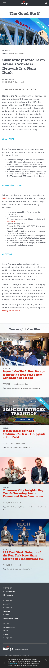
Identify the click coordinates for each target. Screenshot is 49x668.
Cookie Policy (12, 663)
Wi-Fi (4, 198)
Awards (6, 634)
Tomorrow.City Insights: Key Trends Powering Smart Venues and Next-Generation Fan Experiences (23, 495)
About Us (6, 604)
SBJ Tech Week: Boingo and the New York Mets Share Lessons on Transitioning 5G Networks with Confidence (23, 557)
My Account (8, 595)
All (10, 388)
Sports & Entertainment (16, 53)
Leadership (18, 388)
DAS (13, 388)
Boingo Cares (8, 638)
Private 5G (16, 507)
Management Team (10, 618)
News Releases (9, 627)
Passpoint (11, 221)
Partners (6, 611)
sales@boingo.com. (11, 310)
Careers (6, 615)
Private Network (25, 507)
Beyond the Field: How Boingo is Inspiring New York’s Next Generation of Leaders (24, 374)
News (5, 631)
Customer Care (9, 592)
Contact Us (7, 608)
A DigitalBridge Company (21, 649)
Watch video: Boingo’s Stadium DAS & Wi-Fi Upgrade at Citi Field (24, 434)
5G (7, 53)
